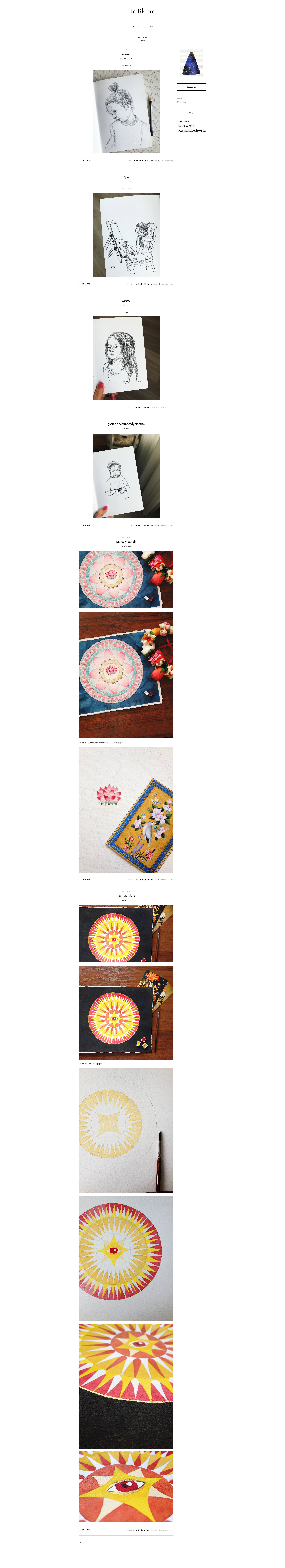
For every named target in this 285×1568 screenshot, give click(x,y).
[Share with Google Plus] (139, 161)
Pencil (126, 49)
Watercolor (126, 537)
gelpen (180, 121)
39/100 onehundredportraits (126, 424)
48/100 (126, 177)
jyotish (187, 121)
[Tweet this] (137, 161)
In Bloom (142, 11)
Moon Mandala (126, 542)
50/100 (126, 54)
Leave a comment (167, 161)
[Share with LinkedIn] (142, 161)
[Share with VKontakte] (148, 161)
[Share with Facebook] (134, 161)
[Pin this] (145, 161)
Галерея (135, 26)
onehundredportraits (194, 130)
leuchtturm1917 (186, 126)
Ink (126, 172)
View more (86, 160)
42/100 (126, 300)
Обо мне (149, 26)
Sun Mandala (126, 896)
